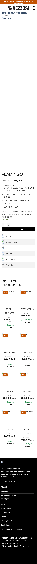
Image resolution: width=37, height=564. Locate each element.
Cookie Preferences (21, 546)
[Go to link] (8, 462)
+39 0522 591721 (13, 469)
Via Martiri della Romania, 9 (19, 474)
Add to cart (18, 229)
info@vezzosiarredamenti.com (18, 471)
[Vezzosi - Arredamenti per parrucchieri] (18, 8)
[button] (3, 8)
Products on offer (17, 13)
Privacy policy (7, 546)
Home (4, 13)
